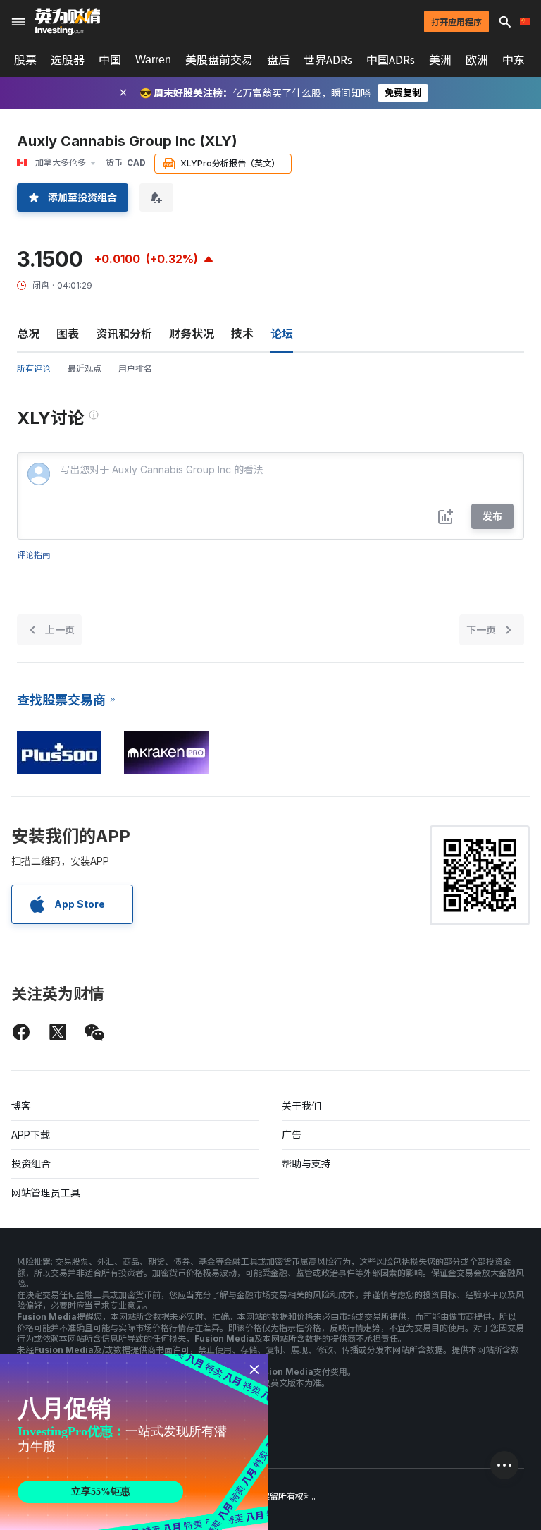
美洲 (440, 60)
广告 (291, 1135)
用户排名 (135, 368)
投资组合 (31, 1164)
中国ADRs (390, 60)
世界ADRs (328, 60)
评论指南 (34, 555)
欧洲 (477, 60)
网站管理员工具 (45, 1192)
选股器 (68, 60)
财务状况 (191, 334)
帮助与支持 (306, 1164)
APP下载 (30, 1135)
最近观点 (84, 368)
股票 (25, 60)
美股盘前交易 (219, 60)
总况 (28, 334)
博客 (21, 1106)
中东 (513, 60)
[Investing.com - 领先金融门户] (67, 21)
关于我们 (301, 1106)
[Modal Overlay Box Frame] (134, 1442)
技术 (242, 334)
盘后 (278, 60)
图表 (67, 334)
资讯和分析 (124, 334)
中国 (110, 60)
